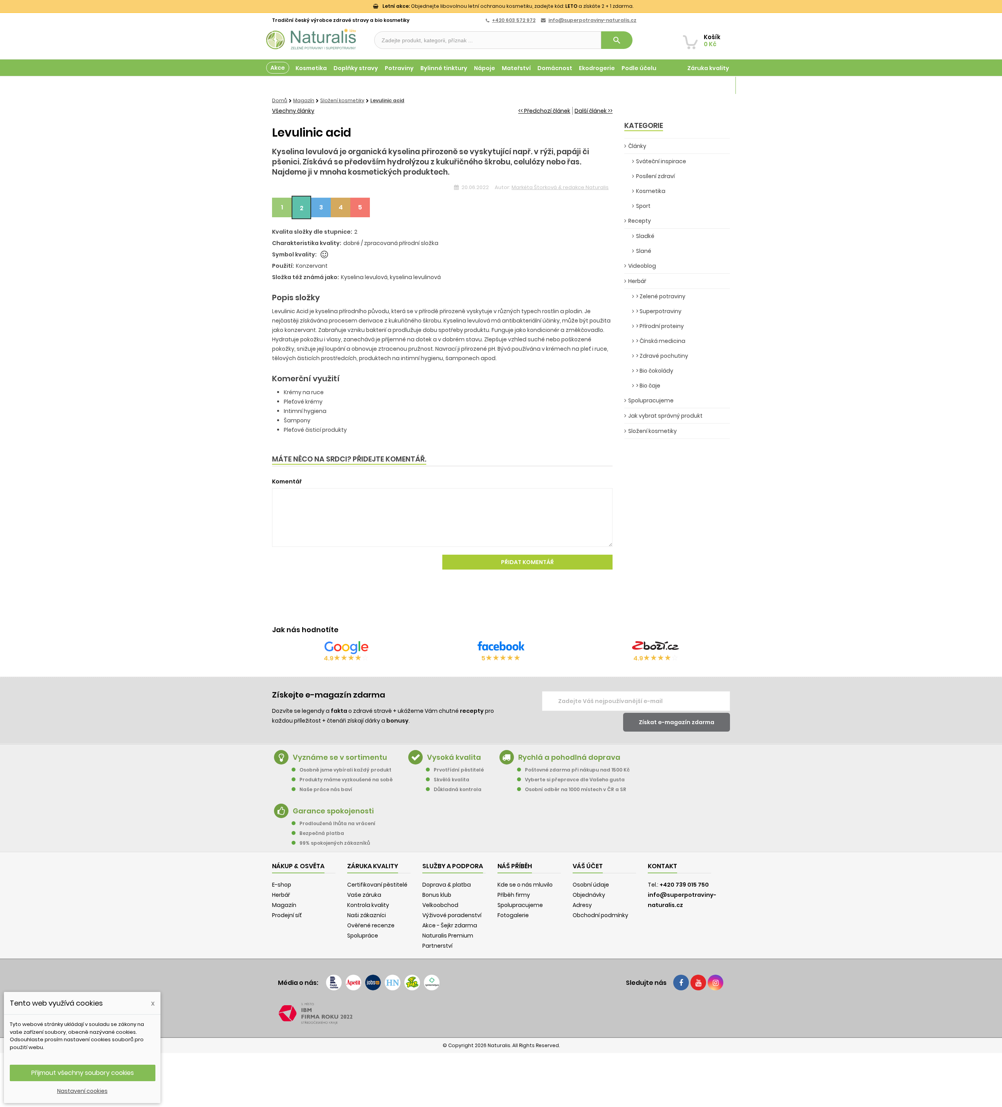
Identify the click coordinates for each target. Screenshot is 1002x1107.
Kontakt (662, 866)
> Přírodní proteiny (660, 326)
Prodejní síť (287, 915)
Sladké (645, 236)
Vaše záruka (364, 895)
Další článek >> (594, 111)
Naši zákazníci (366, 915)
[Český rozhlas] (334, 982)
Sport (643, 206)
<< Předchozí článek (544, 111)
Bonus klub (436, 895)
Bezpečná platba (321, 833)
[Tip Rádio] (412, 982)
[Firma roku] (501, 1013)
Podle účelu (639, 68)
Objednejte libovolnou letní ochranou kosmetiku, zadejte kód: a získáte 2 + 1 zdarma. (507, 6)
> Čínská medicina (660, 341)
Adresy (582, 905)
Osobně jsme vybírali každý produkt (345, 769)
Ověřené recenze (371, 925)
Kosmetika (311, 68)
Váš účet (588, 866)
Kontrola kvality (368, 905)
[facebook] (681, 982)
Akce (277, 68)
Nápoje (484, 68)
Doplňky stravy (355, 68)
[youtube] (698, 982)
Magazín (716, 85)
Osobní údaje (591, 885)
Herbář (637, 281)
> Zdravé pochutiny (662, 356)
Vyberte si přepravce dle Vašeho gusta (575, 779)
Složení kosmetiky (652, 431)
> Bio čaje (648, 385)
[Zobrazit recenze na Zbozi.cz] (655, 647)
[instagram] (715, 982)
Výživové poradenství (451, 915)
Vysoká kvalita (454, 757)
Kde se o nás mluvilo (525, 885)
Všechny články (293, 110)
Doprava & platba (446, 885)
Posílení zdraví (655, 176)
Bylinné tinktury (443, 68)
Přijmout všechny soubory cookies (82, 1072)
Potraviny (399, 68)
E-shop (281, 885)
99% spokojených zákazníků (334, 843)
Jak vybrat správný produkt (665, 416)
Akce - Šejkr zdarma (449, 925)
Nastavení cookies (82, 1091)
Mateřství (516, 68)
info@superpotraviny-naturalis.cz (592, 20)
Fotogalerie (513, 915)
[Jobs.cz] (373, 982)
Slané (643, 251)
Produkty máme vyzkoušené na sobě (346, 779)
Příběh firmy (513, 895)
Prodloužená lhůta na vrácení (337, 823)
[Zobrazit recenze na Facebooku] (501, 647)
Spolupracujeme (651, 400)
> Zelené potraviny (660, 296)
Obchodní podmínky (600, 915)
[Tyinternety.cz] (432, 982)
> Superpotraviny (658, 311)
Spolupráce (362, 935)
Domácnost (554, 68)
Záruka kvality (708, 68)
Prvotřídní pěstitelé (459, 769)
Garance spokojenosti (333, 811)
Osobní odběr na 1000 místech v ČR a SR (575, 789)
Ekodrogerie (597, 68)
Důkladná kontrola (457, 789)
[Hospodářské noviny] (392, 982)
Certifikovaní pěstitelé (377, 885)
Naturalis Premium (447, 935)
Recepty (639, 221)
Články (637, 146)
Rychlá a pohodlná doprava (569, 757)
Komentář (287, 481)
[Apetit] (353, 982)
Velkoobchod (440, 905)
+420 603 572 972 (513, 20)
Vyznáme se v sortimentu (340, 757)
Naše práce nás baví (325, 789)
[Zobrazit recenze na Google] (346, 647)
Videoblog (642, 266)
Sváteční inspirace (661, 161)
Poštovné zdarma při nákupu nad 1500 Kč (577, 769)
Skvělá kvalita (451, 779)
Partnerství (437, 946)
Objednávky (589, 895)
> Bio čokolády (654, 371)
